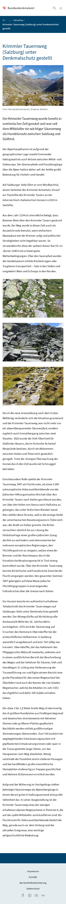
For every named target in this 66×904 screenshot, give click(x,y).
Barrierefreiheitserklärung (33, 882)
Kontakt (33, 877)
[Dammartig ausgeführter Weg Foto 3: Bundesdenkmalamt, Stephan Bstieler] (33, 386)
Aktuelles (18, 20)
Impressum (33, 871)
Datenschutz (33, 888)
